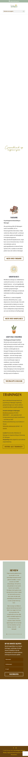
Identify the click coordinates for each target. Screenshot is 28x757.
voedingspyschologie (14, 381)
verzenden (19, 735)
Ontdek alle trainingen (13, 447)
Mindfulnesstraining (8, 413)
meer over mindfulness (14, 319)
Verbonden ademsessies (9, 426)
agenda (5, 428)
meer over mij (10, 555)
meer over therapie (14, 259)
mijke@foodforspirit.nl (16, 700)
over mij (7, 96)
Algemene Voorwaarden (13, 752)
